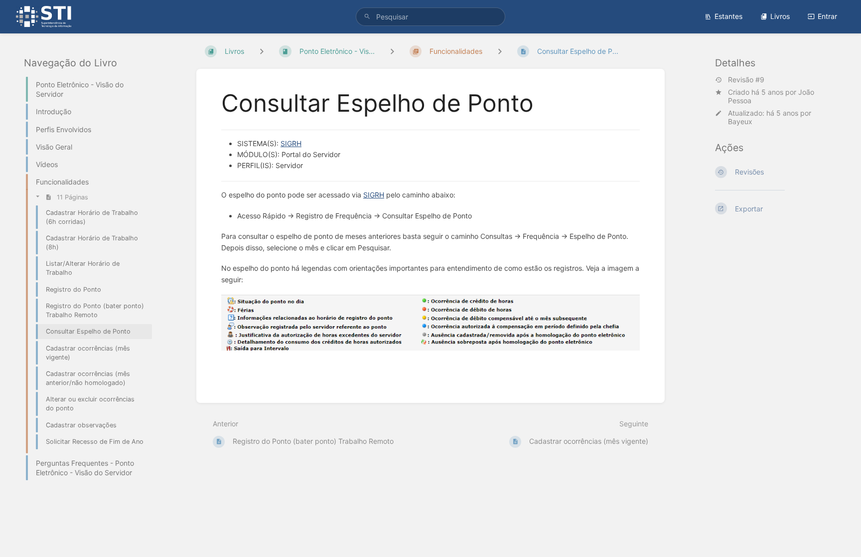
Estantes (728, 16)
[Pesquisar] (367, 16)
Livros (780, 16)
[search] (430, 16)
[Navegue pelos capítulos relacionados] (392, 51)
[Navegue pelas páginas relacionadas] (500, 51)
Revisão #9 (746, 80)
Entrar (827, 16)
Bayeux (740, 121)
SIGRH (291, 143)
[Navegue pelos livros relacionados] (262, 51)
